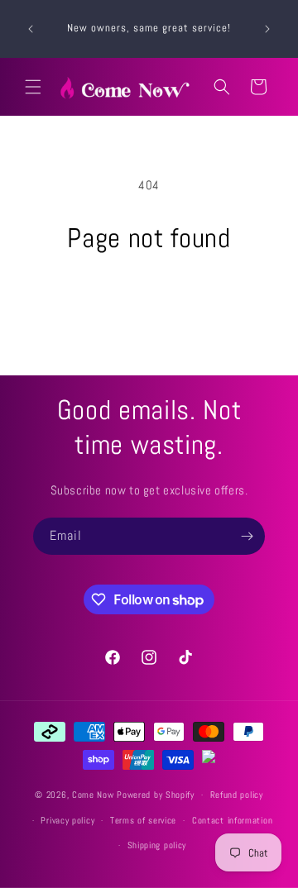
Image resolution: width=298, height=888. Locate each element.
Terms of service (143, 820)
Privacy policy (67, 820)
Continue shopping (149, 299)
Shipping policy (157, 845)
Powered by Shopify (156, 794)
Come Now (94, 794)
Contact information (232, 820)
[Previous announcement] (30, 29)
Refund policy (236, 794)
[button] (33, 87)
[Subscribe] (246, 536)
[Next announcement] (267, 29)
